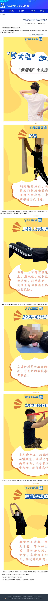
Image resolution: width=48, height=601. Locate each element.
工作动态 (32, 11)
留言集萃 (21, 11)
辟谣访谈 (42, 11)
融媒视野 (11, 11)
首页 (1, 14)
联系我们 (39, 596)
